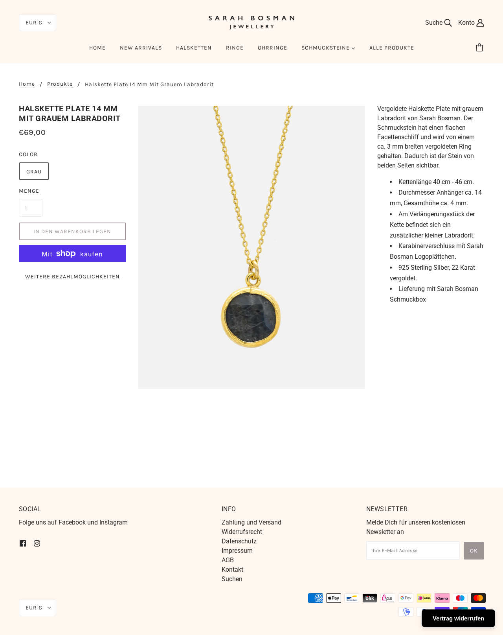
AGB (228, 560)
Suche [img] (434, 22)
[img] (23, 543)
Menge (29, 191)
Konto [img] (467, 22)
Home (27, 84)
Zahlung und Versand (251, 522)
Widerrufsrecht (242, 532)
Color (28, 154)
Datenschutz (239, 541)
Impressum (237, 550)
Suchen (232, 579)
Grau (34, 171)
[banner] (251, 22)
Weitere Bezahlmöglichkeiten (72, 276)
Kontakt (232, 569)
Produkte (60, 84)
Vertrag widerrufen (458, 618)
